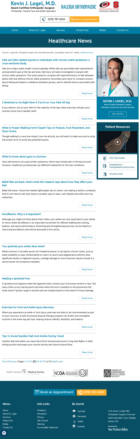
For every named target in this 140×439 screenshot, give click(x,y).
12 (45, 362)
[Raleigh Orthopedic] (77, 7)
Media (102, 30)
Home (15, 30)
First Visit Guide (117, 158)
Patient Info (82, 30)
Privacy (40, 417)
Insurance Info (116, 174)
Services (60, 30)
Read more (87, 93)
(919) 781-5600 (56, 19)
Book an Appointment (86, 20)
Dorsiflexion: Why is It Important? (21, 214)
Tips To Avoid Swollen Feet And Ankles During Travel (33, 336)
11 (42, 362)
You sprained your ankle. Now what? (23, 246)
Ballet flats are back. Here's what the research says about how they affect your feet (47, 184)
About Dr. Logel (37, 30)
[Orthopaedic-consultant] (109, 7)
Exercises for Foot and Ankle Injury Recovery (28, 307)
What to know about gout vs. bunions (24, 157)
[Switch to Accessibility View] (4, 432)
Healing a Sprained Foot (16, 278)
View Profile (118, 114)
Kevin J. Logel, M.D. (117, 101)
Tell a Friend (42, 420)
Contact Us (122, 30)
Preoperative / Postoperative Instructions (122, 166)
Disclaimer (42, 414)
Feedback (41, 410)
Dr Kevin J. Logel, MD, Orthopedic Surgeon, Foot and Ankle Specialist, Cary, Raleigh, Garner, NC (37, 52)
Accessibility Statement (47, 427)
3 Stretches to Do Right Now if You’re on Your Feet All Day (36, 102)
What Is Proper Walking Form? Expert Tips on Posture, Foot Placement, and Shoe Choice (46, 130)
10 (41, 362)
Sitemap (41, 424)
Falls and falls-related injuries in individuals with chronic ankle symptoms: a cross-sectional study (46, 62)
